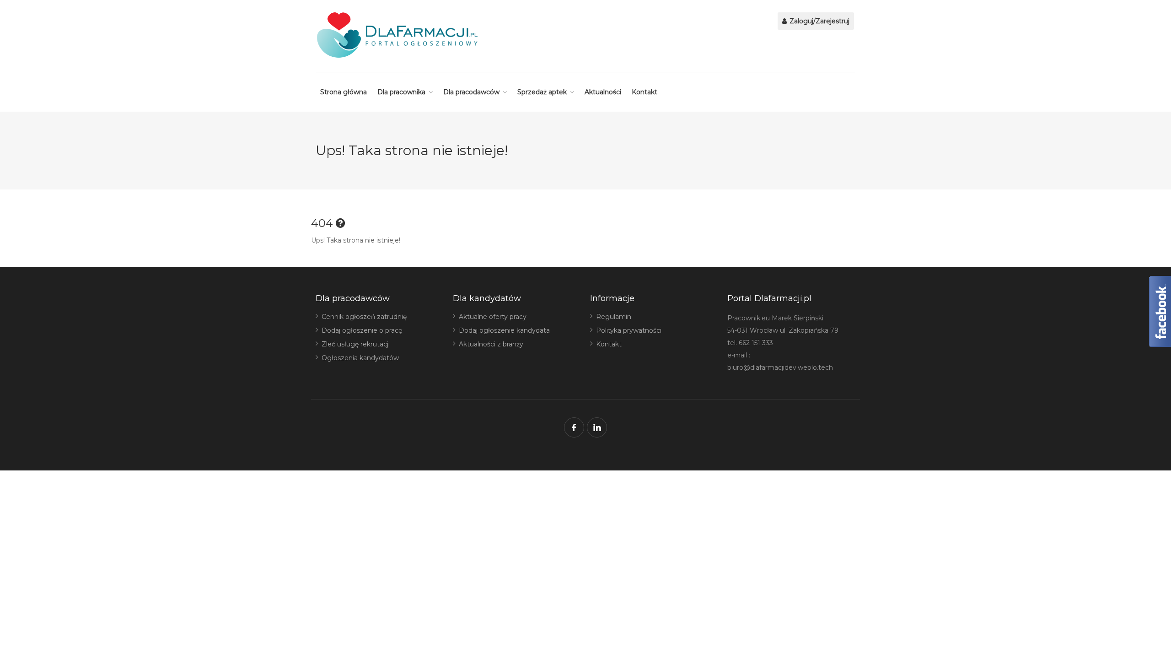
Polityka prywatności (628, 330)
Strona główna (343, 92)
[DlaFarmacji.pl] (397, 35)
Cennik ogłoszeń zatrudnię (364, 317)
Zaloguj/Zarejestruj (818, 21)
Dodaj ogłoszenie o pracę (362, 330)
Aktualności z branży (491, 344)
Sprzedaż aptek (542, 92)
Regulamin (613, 317)
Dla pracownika (401, 92)
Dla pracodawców (471, 92)
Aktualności (603, 92)
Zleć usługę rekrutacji (356, 344)
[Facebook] (574, 427)
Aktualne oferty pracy (492, 317)
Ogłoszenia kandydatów (360, 358)
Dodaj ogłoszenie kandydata (504, 330)
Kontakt (644, 92)
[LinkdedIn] (597, 427)
